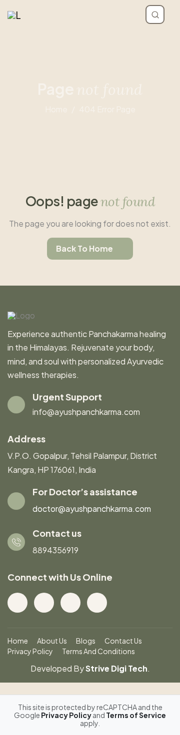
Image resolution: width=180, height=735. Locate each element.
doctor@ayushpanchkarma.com (91, 508)
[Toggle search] (155, 14)
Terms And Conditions (98, 651)
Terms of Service (136, 715)
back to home (84, 248)
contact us (123, 640)
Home (18, 640)
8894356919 (55, 550)
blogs (86, 640)
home (56, 109)
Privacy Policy (30, 651)
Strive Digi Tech (117, 668)
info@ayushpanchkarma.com (86, 411)
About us (52, 640)
